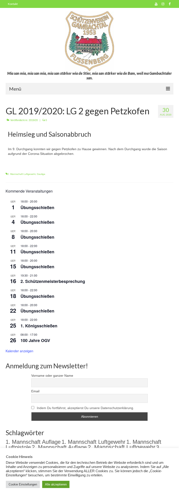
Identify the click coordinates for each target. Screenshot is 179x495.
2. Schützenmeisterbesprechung (53, 281)
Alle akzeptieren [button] (56, 484)
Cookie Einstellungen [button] (23, 484)
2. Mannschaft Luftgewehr (21, 174)
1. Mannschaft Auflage (33, 442)
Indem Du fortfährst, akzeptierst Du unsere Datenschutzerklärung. (85, 408)
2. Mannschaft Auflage (59, 447)
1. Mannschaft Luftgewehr (93, 442)
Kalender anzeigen (19, 351)
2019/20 (33, 120)
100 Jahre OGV (35, 340)
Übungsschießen (37, 207)
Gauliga (41, 174)
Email (35, 391)
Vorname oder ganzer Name (52, 375)
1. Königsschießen (39, 326)
